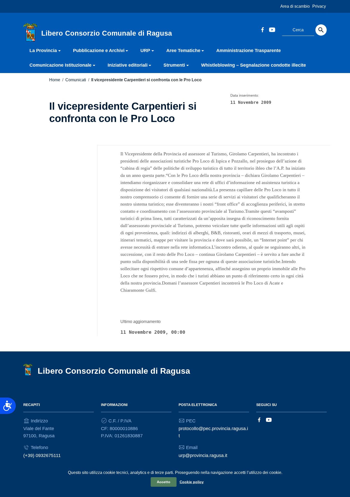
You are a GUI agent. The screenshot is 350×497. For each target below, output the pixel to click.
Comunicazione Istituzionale (60, 65)
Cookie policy (192, 482)
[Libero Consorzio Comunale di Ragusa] (30, 32)
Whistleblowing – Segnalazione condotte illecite (253, 65)
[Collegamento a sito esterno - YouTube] (272, 29)
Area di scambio (295, 6)
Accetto (163, 482)
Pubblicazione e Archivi (99, 50)
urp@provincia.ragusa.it (203, 455)
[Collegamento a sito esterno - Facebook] (262, 29)
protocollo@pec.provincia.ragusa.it (213, 432)
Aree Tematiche (183, 50)
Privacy (319, 6)
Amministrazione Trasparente (248, 50)
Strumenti (174, 65)
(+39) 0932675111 (42, 455)
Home (54, 80)
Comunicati (75, 80)
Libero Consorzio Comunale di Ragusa (114, 371)
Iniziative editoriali (128, 65)
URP (145, 50)
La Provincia (43, 50)
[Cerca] (321, 30)
